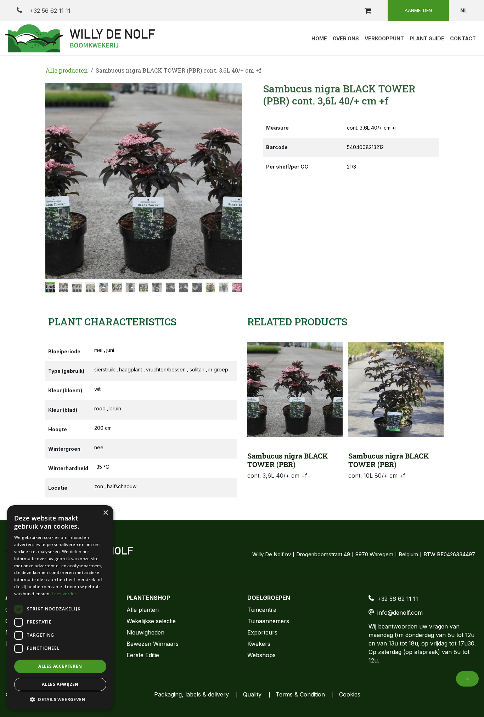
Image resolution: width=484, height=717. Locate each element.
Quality (252, 694)
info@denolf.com (400, 612)
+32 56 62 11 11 (49, 10)
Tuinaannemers (268, 621)
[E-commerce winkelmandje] (367, 10)
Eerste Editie (142, 655)
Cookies (349, 694)
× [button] (105, 513)
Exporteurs (262, 632)
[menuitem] (319, 38)
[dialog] (60, 607)
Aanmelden (418, 10)
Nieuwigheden (145, 632)
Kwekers (258, 643)
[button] (55, 181)
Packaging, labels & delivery (191, 694)
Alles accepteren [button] (60, 666)
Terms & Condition (300, 694)
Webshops (261, 655)
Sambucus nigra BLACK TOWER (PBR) (287, 460)
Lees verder (64, 594)
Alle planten (142, 609)
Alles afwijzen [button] (60, 684)
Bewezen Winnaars (152, 643)
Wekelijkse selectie (151, 621)
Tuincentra (261, 609)
